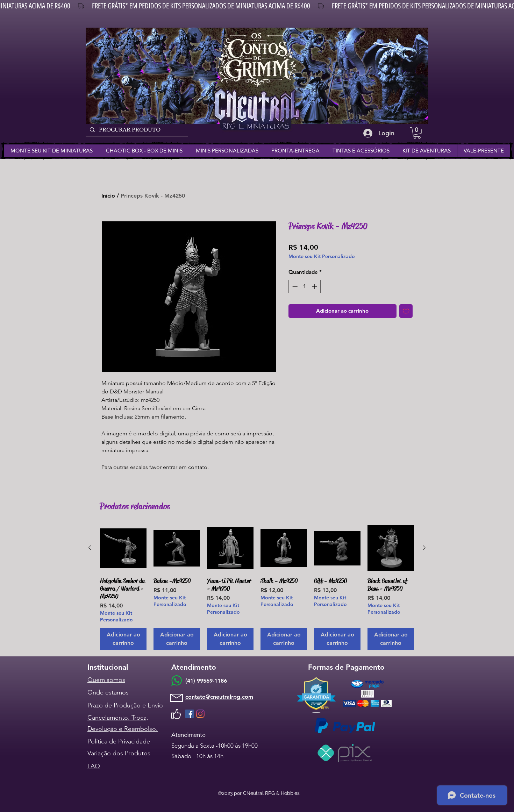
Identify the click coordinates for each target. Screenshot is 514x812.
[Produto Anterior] (90, 547)
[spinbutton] (304, 286)
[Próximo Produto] (424, 547)
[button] (417, 133)
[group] (257, 587)
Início (108, 195)
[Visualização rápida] (123, 548)
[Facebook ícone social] (189, 714)
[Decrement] (294, 286)
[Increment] (315, 286)
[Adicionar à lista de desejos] (406, 311)
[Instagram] (200, 714)
